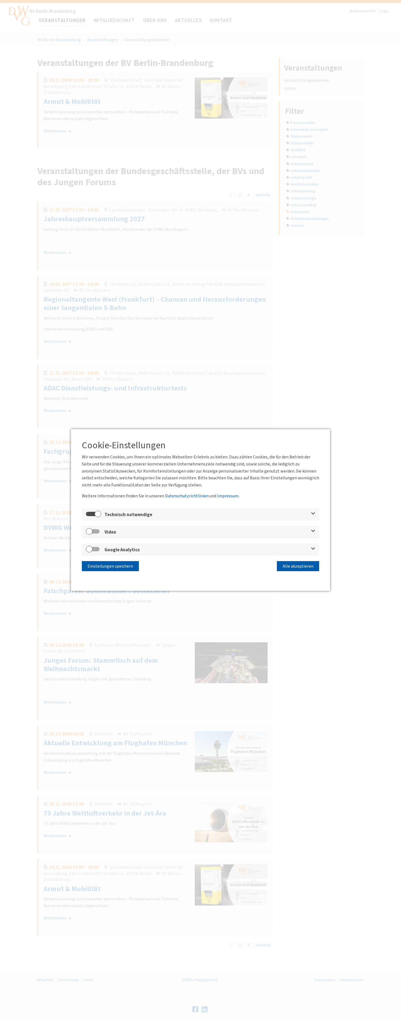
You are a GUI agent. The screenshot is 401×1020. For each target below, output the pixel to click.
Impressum (227, 496)
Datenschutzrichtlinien (187, 496)
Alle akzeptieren (298, 566)
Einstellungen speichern (110, 566)
